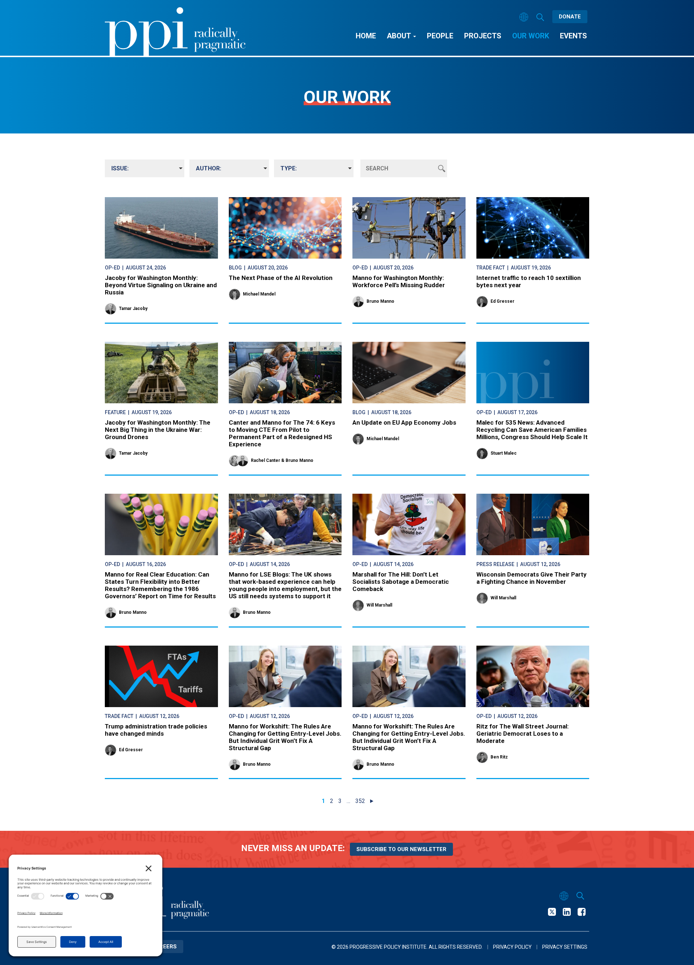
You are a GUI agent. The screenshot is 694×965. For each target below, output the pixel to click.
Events (573, 35)
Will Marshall (379, 605)
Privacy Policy (512, 947)
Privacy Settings (564, 947)
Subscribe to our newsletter (401, 849)
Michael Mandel (259, 294)
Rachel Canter (265, 460)
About (399, 35)
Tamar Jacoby (133, 308)
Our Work (530, 35)
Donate (570, 16)
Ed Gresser (502, 301)
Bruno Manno (380, 301)
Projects (482, 35)
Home (366, 35)
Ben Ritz (499, 757)
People (440, 35)
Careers (164, 946)
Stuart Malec (503, 453)
